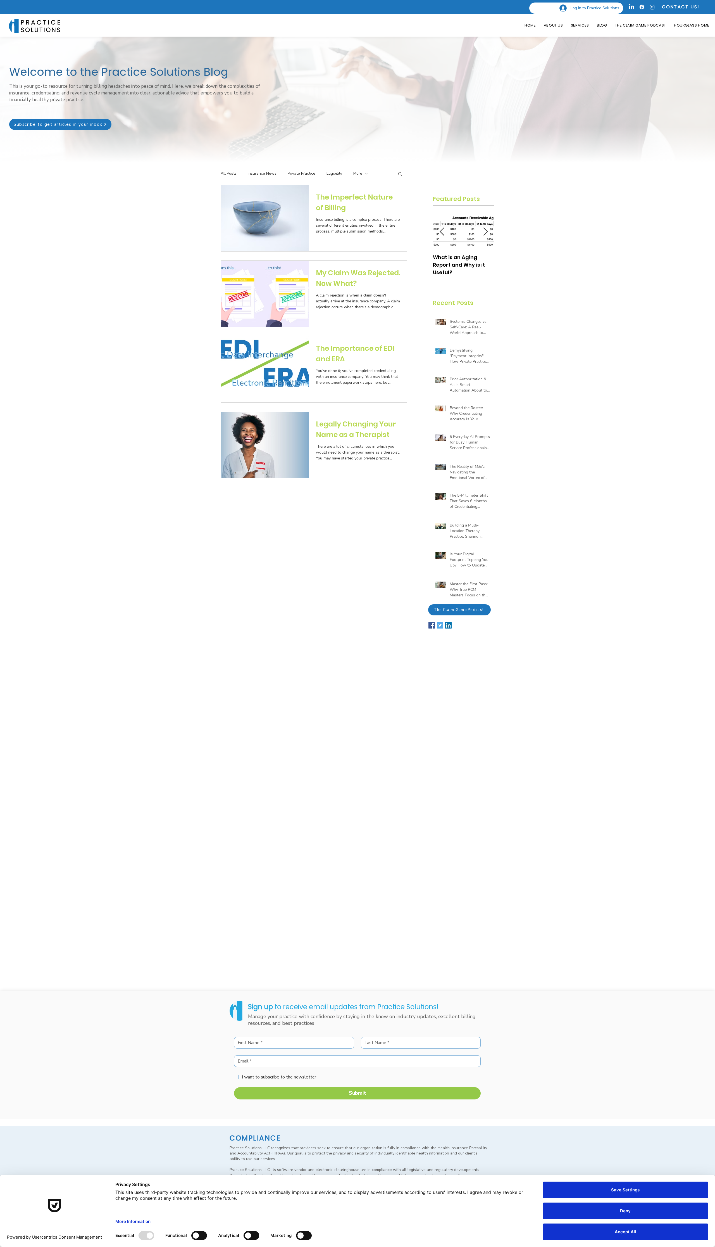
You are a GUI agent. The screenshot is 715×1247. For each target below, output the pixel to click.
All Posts (229, 173)
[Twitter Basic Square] (440, 625)
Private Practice (301, 173)
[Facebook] (642, 7)
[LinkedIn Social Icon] (448, 625)
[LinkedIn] (631, 7)
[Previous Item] (441, 231)
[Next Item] (485, 231)
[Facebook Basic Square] (431, 625)
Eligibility (334, 173)
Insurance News (262, 173)
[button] (60, 124)
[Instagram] (652, 7)
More (357, 173)
